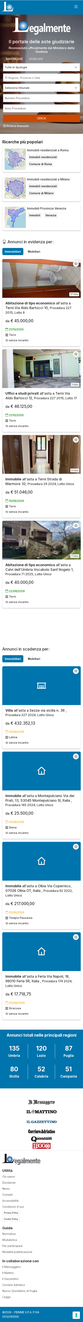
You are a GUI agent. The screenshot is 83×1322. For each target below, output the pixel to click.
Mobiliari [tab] (34, 251)
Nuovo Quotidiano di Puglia (19, 1291)
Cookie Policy (11, 1219)
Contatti (7, 1194)
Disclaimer (9, 1182)
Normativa (9, 1233)
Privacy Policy (11, 1212)
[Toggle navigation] (76, 6)
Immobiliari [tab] (13, 251)
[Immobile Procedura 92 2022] (41, 861)
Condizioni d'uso (13, 1206)
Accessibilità (10, 1200)
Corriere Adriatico (13, 1284)
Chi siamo (8, 1176)
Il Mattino (8, 1272)
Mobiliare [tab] (36, 59)
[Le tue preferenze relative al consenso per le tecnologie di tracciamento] (76, 1315)
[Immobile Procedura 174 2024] (41, 951)
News (6, 1188)
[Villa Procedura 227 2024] (41, 685)
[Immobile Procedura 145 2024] (41, 771)
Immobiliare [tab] (14, 59)
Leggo (6, 1297)
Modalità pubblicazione (17, 1252)
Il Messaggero (11, 1266)
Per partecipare (12, 1245)
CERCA (41, 118)
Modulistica (9, 1239)
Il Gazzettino (10, 1278)
